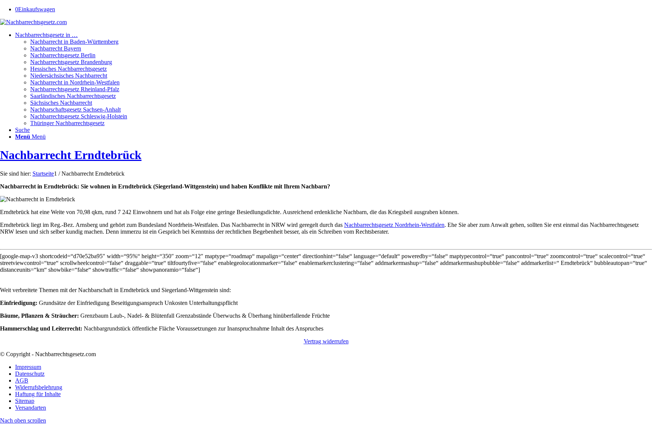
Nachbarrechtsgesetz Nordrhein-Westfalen (394, 225)
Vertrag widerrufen (326, 341)
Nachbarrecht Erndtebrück (70, 155)
